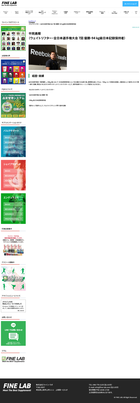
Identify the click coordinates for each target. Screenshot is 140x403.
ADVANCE (9, 147)
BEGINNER (9, 142)
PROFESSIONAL (12, 152)
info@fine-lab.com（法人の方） (107, 387)
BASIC (7, 137)
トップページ (32, 21)
